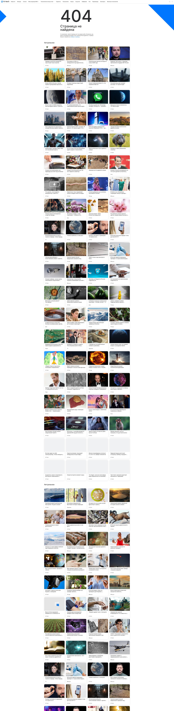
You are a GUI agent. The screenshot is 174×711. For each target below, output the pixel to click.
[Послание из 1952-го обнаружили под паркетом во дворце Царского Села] (76, 57)
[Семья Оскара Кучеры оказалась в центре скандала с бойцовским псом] (98, 383)
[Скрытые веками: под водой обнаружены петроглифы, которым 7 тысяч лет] (76, 448)
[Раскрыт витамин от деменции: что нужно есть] (98, 231)
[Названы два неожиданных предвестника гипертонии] (76, 694)
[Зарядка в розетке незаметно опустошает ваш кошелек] (54, 57)
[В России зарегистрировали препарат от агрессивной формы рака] (119, 252)
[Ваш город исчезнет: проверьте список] (54, 651)
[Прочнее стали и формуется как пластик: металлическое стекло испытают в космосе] (98, 607)
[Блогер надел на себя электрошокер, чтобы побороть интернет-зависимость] (54, 448)
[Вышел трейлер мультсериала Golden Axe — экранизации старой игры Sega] (54, 405)
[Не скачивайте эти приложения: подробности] (119, 274)
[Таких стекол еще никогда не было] (98, 252)
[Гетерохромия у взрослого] (76, 514)
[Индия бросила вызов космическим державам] (119, 361)
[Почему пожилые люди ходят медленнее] (76, 78)
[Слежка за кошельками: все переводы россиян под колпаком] (54, 165)
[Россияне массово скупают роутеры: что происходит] (119, 78)
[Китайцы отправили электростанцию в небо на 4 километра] (119, 492)
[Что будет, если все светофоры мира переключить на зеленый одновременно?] (98, 470)
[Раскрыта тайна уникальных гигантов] (119, 144)
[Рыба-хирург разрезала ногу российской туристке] (119, 535)
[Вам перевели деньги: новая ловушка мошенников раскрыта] (76, 651)
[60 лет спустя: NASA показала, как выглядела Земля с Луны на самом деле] (54, 100)
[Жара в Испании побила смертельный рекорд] (98, 557)
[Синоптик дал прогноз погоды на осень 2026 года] (98, 57)
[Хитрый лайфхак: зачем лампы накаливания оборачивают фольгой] (54, 274)
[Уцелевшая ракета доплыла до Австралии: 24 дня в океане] (54, 585)
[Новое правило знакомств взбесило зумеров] (119, 629)
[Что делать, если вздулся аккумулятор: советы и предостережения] (54, 187)
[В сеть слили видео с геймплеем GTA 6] (98, 405)
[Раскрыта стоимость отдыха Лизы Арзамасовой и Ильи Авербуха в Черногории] (76, 339)
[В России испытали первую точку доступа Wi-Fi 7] (119, 231)
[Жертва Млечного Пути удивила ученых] (98, 144)
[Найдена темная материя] (54, 557)
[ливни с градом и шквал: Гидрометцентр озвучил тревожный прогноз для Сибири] (119, 296)
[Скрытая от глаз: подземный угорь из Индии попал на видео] (76, 187)
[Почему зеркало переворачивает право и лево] (98, 492)
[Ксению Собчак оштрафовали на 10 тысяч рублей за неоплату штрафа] (119, 165)
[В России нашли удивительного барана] (119, 607)
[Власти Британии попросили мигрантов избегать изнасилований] (119, 673)
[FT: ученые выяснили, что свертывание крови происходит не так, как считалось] (76, 100)
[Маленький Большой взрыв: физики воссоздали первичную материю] (54, 514)
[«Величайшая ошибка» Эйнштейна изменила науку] (76, 296)
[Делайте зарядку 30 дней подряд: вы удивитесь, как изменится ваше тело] (76, 557)
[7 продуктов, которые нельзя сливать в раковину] (98, 339)
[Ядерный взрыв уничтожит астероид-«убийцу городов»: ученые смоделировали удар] (119, 448)
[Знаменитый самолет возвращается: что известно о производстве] (119, 694)
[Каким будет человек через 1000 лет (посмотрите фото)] (54, 144)
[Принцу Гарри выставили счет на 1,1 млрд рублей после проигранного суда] (54, 383)
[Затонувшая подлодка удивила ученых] (98, 629)
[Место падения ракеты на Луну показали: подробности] (76, 383)
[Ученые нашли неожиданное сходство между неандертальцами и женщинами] (54, 209)
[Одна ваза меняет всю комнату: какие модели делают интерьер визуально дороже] (98, 514)
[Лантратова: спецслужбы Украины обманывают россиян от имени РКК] (76, 274)
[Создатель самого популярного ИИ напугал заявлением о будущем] (54, 470)
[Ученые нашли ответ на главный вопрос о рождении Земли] (119, 339)
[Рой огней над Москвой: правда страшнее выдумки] (119, 651)
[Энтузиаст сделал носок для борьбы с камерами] (54, 673)
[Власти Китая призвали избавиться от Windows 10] (54, 694)
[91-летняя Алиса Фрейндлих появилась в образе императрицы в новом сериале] (119, 405)
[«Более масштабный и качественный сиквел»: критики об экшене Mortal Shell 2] (54, 252)
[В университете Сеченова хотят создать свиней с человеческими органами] (76, 629)
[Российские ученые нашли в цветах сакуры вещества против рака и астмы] (119, 209)
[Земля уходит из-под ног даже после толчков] (98, 427)
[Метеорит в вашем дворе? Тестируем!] (54, 296)
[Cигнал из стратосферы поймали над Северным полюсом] (54, 629)
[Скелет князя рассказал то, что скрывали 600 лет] (98, 78)
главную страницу (74, 36)
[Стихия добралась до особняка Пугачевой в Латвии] (98, 187)
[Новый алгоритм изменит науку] (76, 470)
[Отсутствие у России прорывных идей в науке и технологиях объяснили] (76, 144)
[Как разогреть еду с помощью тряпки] (76, 405)
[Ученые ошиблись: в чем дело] (76, 231)
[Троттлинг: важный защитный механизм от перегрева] (119, 470)
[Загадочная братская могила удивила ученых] (119, 122)
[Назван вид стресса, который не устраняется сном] (98, 651)
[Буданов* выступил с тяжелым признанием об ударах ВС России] (119, 57)
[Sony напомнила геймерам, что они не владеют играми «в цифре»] (76, 492)
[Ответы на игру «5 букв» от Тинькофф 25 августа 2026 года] (54, 492)
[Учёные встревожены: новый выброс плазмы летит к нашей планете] (98, 361)
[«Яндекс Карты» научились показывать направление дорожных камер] (54, 361)
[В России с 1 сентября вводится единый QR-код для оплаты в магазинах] (76, 427)
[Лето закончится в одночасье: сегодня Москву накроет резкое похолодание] (54, 122)
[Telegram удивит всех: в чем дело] (98, 694)
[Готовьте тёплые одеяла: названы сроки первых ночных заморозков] (119, 318)
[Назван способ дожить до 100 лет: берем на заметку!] (76, 165)
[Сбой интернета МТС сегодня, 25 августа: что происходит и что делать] (76, 122)
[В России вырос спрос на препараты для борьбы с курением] (98, 673)
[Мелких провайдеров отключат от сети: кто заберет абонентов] (98, 448)
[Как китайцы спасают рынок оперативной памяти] (54, 427)
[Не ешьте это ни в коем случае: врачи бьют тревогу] (98, 585)
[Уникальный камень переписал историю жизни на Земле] (119, 585)
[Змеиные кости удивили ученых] (98, 165)
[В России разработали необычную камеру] (54, 535)
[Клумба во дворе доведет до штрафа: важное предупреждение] (76, 673)
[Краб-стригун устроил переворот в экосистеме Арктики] (76, 361)
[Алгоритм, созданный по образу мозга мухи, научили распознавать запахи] (119, 383)
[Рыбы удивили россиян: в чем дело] (76, 607)
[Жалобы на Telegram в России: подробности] (98, 274)
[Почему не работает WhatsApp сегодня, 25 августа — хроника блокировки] (98, 100)
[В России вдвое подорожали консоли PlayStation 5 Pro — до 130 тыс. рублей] (98, 122)
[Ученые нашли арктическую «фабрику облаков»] (98, 318)
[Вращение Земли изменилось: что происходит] (119, 100)
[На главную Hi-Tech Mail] (6, 1)
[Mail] (2, 1)
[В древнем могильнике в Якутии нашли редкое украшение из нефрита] (54, 339)
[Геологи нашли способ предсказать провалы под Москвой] (76, 252)
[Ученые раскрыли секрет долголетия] (54, 607)
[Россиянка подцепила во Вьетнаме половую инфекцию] (76, 585)
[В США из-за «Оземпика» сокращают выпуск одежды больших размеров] (119, 187)
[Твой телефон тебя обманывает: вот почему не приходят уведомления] (76, 318)
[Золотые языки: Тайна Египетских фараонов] (98, 209)
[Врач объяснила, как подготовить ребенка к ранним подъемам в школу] (119, 557)
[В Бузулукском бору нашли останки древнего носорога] (98, 535)
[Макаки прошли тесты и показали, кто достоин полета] (119, 427)
